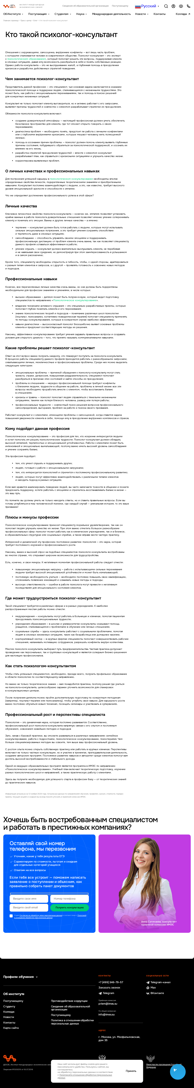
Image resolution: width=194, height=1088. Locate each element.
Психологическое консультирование (74, 300)
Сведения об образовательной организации (85, 6)
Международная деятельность (111, 14)
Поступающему (120, 6)
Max (153, 987)
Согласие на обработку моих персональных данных (41, 915)
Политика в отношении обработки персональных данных (72, 1022)
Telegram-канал (161, 982)
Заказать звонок (109, 987)
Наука (80, 14)
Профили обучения (18, 977)
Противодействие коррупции (69, 1001)
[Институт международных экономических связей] (28, 6)
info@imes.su (107, 1014)
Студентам (61, 14)
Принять (131, 1071)
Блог (35, 20)
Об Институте (12, 14)
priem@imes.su (108, 1003)
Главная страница (10, 20)
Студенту (9, 1006)
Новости (140, 14)
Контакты (159, 14)
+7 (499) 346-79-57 (111, 982)
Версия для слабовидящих (181, 6)
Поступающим (37, 14)
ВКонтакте (157, 993)
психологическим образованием (26, 58)
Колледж (181, 14)
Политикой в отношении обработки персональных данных (50, 916)
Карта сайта (11, 1028)
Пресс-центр (25, 20)
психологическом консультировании (71, 178)
